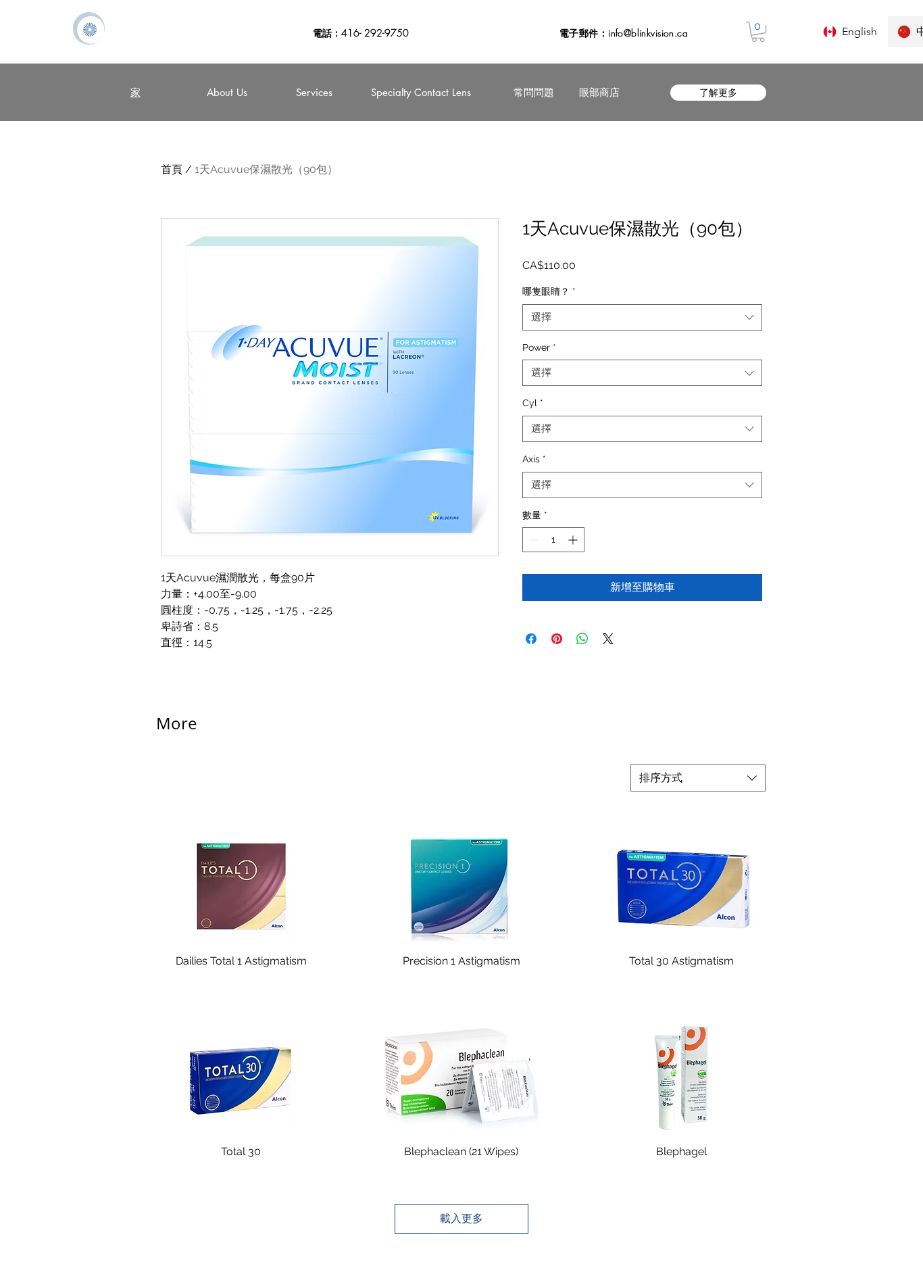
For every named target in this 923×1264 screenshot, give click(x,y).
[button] (758, 32)
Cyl (532, 402)
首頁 (171, 169)
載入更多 (461, 1218)
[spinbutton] (553, 540)
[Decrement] (532, 540)
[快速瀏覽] (241, 887)
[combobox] (642, 317)
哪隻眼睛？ (549, 291)
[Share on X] (608, 639)
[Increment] (574, 540)
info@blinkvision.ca (648, 32)
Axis (534, 459)
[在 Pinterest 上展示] (557, 639)
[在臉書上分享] (531, 639)
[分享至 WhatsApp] (582, 639)
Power (539, 347)
